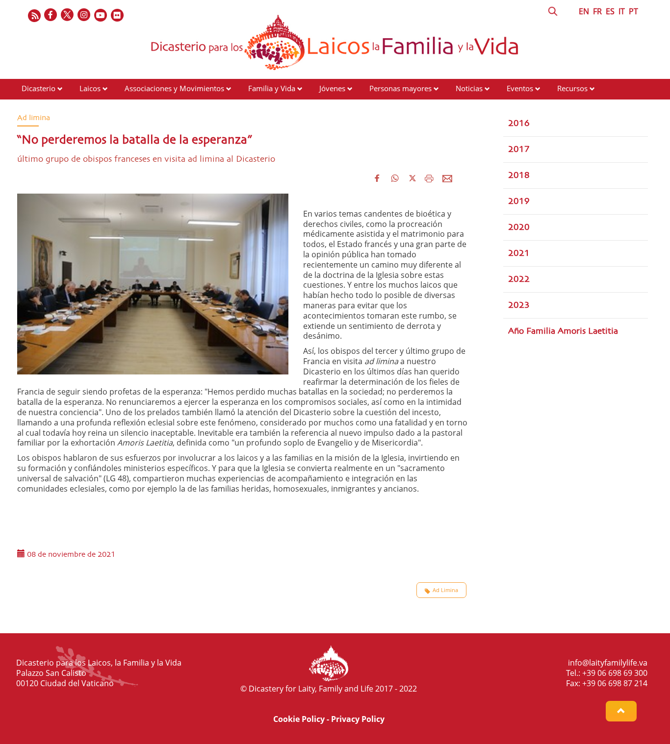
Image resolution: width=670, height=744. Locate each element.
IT (621, 11)
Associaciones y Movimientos (174, 88)
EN (584, 11)
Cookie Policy (299, 719)
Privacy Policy (358, 719)
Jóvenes (332, 88)
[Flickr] (118, 15)
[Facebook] (51, 15)
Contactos (38, 107)
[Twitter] (68, 15)
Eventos (520, 88)
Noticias (469, 88)
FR (597, 11)
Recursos (572, 88)
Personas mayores (400, 88)
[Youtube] (101, 15)
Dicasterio (38, 88)
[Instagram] (84, 15)
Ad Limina (445, 590)
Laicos (90, 88)
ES (610, 11)
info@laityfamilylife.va (607, 662)
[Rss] (34, 15)
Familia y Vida (271, 88)
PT (633, 11)
